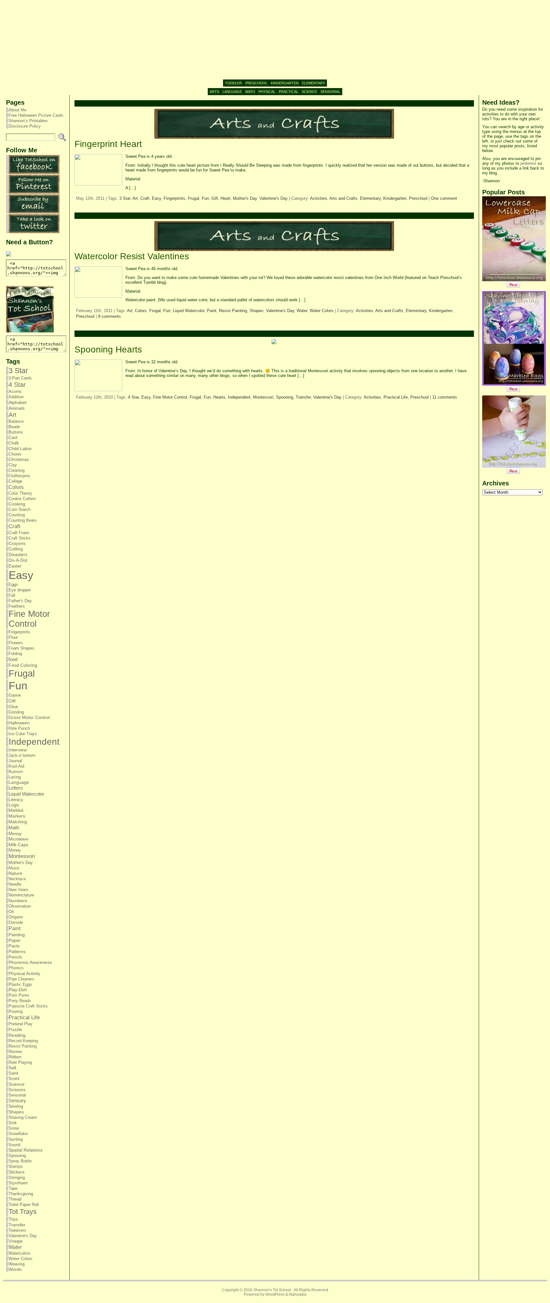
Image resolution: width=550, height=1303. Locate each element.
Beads (14, 426)
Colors (16, 487)
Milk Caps (18, 844)
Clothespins (19, 475)
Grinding (16, 712)
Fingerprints (19, 632)
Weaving (17, 1264)
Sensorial (17, 1095)
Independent (34, 742)
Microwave (18, 839)
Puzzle (15, 1029)
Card (13, 437)
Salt (12, 1067)
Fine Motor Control (29, 619)
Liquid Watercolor (26, 794)
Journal (15, 760)
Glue (13, 706)
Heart (225, 198)
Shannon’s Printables (28, 120)
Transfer (17, 1224)
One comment (444, 198)
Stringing (17, 1177)
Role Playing (20, 1062)
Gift (12, 700)
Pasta (14, 946)
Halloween (19, 723)
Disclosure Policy (25, 126)
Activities (318, 198)
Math (14, 827)
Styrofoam (18, 1183)
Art (12, 414)
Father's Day (20, 600)
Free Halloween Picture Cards (36, 115)
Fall (12, 595)
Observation (20, 906)
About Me (17, 110)
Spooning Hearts (108, 349)
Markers (17, 816)
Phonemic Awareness (30, 962)
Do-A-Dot (18, 560)
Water (15, 1247)
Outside (16, 922)
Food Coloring (23, 665)
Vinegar (16, 1241)
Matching (18, 821)
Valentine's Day (23, 1235)
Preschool (418, 198)
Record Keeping (23, 1040)
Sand (13, 1073)
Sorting (16, 1139)
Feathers (17, 606)
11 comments (444, 397)
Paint (14, 928)
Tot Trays (23, 1212)
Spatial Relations (25, 1150)
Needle (15, 884)
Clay (13, 465)
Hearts (219, 397)
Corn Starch (20, 509)
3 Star (18, 370)
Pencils (15, 957)
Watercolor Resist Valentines (131, 256)
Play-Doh (18, 989)
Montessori (22, 856)
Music (14, 868)
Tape (13, 1188)
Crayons (17, 543)
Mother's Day (21, 862)
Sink (13, 1122)
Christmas (19, 459)
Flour (13, 637)
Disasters (18, 554)
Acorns (15, 391)
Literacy (16, 799)
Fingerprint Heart (108, 144)
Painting (17, 934)
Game (15, 695)
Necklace (17, 878)
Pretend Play (20, 1023)
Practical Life (24, 1017)
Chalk (14, 443)
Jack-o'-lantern (22, 755)
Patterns (17, 951)
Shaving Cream (23, 1117)
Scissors (17, 1089)
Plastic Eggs (20, 984)
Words (15, 1269)
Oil (11, 911)
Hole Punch (19, 728)
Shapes (16, 1111)
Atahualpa (298, 1294)
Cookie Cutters (22, 498)
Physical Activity (24, 973)
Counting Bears (23, 520)
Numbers (18, 900)
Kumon (16, 771)
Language (19, 782)
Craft (14, 526)
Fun (18, 685)
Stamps (16, 1166)
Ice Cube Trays (23, 733)
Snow (14, 1128)
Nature (15, 873)
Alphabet (17, 402)
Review (15, 1051)
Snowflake (18, 1133)
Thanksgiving (21, 1193)
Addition (16, 396)
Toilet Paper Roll (24, 1204)
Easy (21, 575)
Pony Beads (20, 1000)
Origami (16, 917)
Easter (15, 565)
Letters (16, 788)
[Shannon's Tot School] (275, 40)
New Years (18, 889)
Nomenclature (21, 895)
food (13, 659)
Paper (15, 940)
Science (17, 1084)
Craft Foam (19, 532)
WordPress (275, 1294)
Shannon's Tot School (272, 1290)
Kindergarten (394, 198)
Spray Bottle (20, 1161)
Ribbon (15, 1057)
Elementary (370, 198)
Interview (18, 750)
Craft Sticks (20, 538)
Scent (14, 1078)
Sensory (17, 1100)
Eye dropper (20, 590)
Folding (15, 653)
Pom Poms (19, 995)
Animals (17, 408)
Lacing (15, 777)
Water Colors (20, 1258)
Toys (13, 1219)
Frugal (22, 673)
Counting (17, 514)
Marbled (16, 810)
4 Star (17, 384)
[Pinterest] (34, 192)
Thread (15, 1199)
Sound (14, 1144)
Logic (14, 805)
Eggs (13, 584)
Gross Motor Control (29, 717)
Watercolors (20, 1253)
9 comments (109, 316)
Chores (15, 454)
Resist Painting (23, 1046)
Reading (17, 1035)
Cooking (17, 504)
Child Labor (20, 448)
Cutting (16, 549)
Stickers (17, 1171)
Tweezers (17, 1230)
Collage (15, 481)
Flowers (16, 642)
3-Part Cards (20, 378)
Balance (16, 421)
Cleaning (17, 470)
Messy (15, 833)
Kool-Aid (16, 766)
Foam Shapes (21, 648)
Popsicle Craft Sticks (28, 1006)
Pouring (16, 1011)
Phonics (16, 967)
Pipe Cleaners (21, 979)
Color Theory (20, 493)
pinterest (528, 163)
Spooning (17, 1155)
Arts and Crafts (343, 198)
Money (15, 850)
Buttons (16, 432)
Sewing (16, 1106)
